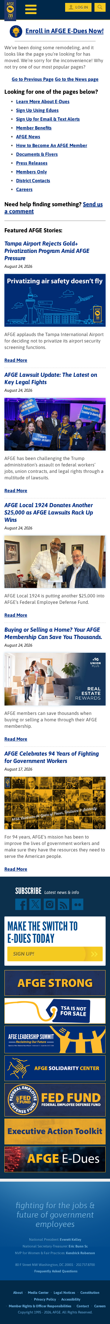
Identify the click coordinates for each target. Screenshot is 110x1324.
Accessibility (70, 1299)
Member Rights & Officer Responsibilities (40, 1306)
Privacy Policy (45, 1299)
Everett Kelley (70, 1240)
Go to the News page (77, 79)
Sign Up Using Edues (37, 110)
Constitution (89, 1293)
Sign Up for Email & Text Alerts (48, 119)
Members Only (31, 171)
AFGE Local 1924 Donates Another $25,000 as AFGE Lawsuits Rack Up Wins (48, 512)
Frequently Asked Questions (55, 1271)
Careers (24, 189)
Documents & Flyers (37, 154)
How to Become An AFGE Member (51, 145)
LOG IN (81, 7)
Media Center (38, 1293)
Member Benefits (34, 127)
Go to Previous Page (33, 79)
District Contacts (33, 180)
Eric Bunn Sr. (78, 1246)
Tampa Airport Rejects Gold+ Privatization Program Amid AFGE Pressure (46, 250)
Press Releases (32, 163)
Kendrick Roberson (80, 1253)
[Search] (100, 7)
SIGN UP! (23, 954)
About (18, 1293)
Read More (15, 360)
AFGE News (28, 136)
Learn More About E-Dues (43, 101)
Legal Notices (64, 1293)
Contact (83, 1306)
